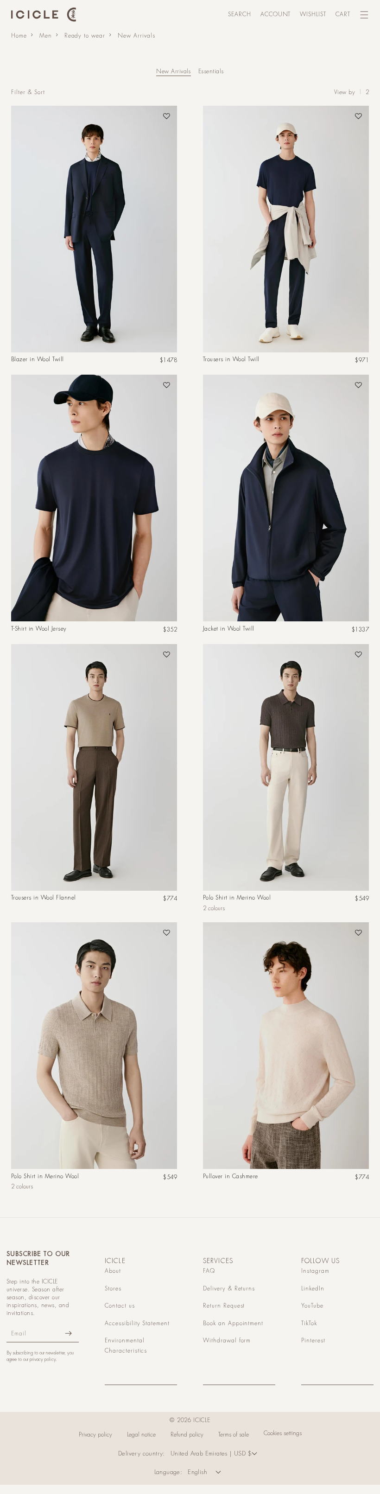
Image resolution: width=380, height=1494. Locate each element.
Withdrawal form (227, 1340)
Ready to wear (84, 35)
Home (19, 35)
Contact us (120, 1305)
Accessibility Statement (137, 1323)
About (113, 1271)
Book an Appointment (233, 1323)
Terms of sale (233, 1434)
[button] (239, 15)
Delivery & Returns (229, 1288)
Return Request (224, 1305)
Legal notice (141, 1434)
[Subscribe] (68, 1333)
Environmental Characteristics (126, 1345)
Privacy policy (95, 1434)
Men (45, 35)
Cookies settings (283, 1433)
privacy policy (43, 1359)
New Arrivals (136, 35)
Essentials (211, 71)
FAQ (209, 1271)
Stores (113, 1288)
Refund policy (187, 1434)
